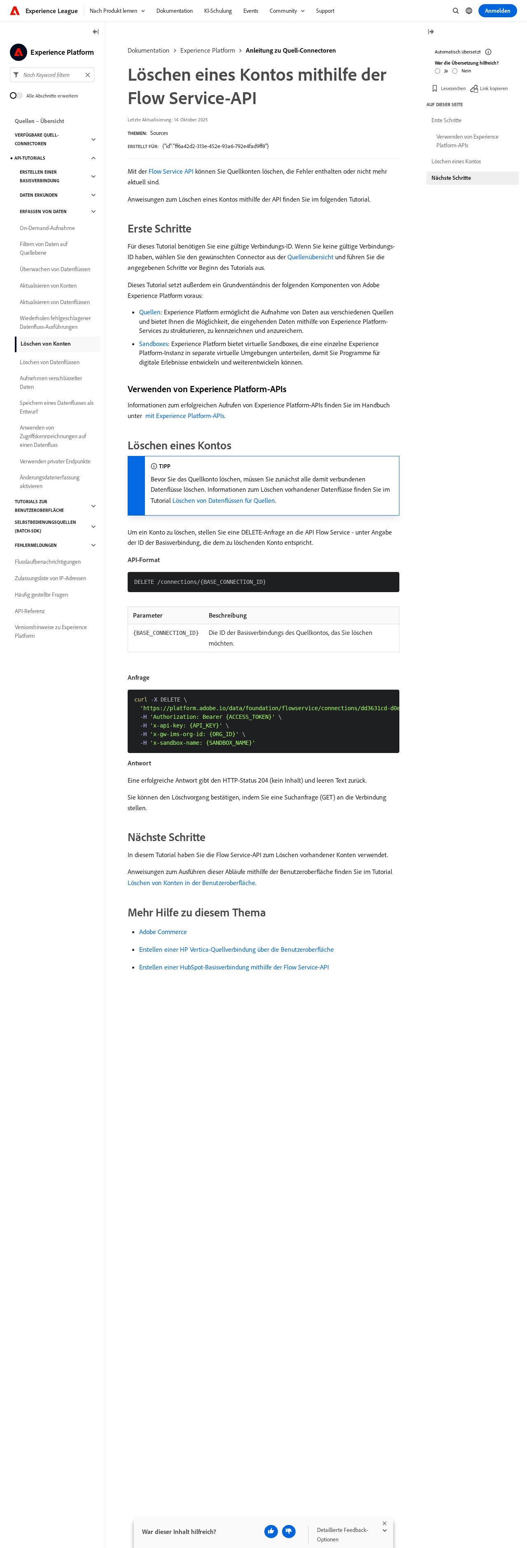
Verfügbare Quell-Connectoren (37, 139)
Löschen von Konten (46, 343)
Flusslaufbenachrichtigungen (48, 561)
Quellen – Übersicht (39, 121)
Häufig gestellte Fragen (41, 594)
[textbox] (52, 74)
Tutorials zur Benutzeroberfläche (39, 506)
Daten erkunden (39, 195)
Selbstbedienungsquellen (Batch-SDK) (45, 526)
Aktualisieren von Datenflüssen (55, 302)
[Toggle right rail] (431, 32)
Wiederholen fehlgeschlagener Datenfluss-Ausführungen (55, 322)
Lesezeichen (453, 88)
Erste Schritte (446, 120)
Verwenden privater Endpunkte (55, 461)
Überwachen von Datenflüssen (55, 269)
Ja (446, 70)
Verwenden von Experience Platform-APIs (467, 141)
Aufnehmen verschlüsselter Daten (51, 382)
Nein (466, 70)
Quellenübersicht (310, 257)
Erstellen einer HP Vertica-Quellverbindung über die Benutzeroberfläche (236, 949)
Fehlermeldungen (36, 545)
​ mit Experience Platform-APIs (184, 415)
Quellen (150, 312)
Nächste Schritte (451, 177)
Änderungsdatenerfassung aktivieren (49, 482)
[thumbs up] (271, 1531)
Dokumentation (149, 50)
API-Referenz (30, 611)
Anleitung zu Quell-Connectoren (291, 50)
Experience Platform (207, 50)
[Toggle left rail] (96, 32)
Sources (159, 133)
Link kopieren (494, 88)
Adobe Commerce (163, 931)
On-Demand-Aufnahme (47, 228)
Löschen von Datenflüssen (49, 362)
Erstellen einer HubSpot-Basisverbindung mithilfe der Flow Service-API (234, 967)
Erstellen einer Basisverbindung (39, 176)
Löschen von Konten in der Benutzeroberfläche (191, 883)
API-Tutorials (29, 158)
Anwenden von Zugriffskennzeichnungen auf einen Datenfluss (53, 436)
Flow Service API (171, 171)
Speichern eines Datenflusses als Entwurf (56, 407)
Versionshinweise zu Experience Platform (51, 631)
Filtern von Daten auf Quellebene (44, 248)
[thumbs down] (289, 1531)
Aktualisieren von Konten (48, 285)
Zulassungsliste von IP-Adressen (50, 578)
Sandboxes (153, 343)
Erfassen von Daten (43, 211)
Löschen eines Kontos (456, 161)
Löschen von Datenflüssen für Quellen (224, 500)
